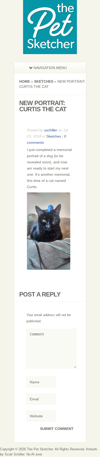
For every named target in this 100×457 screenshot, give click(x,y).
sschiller (50, 130)
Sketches (43, 81)
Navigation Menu (50, 68)
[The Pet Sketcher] (50, 51)
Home (24, 81)
